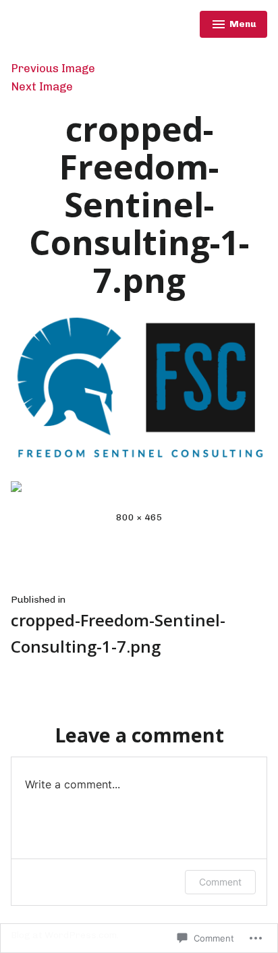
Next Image (42, 86)
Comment (220, 882)
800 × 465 (139, 517)
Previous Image (53, 68)
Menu (234, 25)
